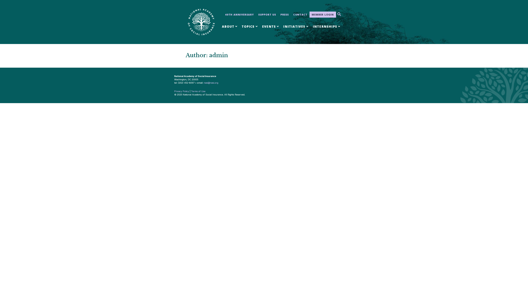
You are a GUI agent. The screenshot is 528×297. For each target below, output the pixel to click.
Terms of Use (198, 91)
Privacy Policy (181, 91)
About (228, 26)
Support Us (267, 14)
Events (269, 26)
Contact (300, 14)
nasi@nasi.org (211, 82)
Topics (248, 26)
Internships (325, 26)
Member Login (323, 14)
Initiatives (294, 26)
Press (284, 14)
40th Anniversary (239, 14)
